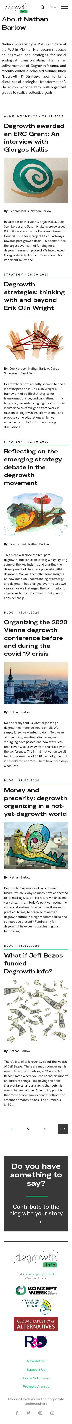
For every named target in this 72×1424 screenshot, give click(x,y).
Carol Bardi (28, 373)
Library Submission (36, 1378)
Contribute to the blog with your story (36, 1210)
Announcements (21, 116)
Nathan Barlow (41, 211)
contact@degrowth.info (41, 1274)
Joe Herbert (17, 369)
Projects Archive (36, 1386)
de (51, 7)
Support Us (36, 1370)
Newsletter (36, 1361)
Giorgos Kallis (19, 211)
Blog (9, 612)
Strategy (13, 274)
